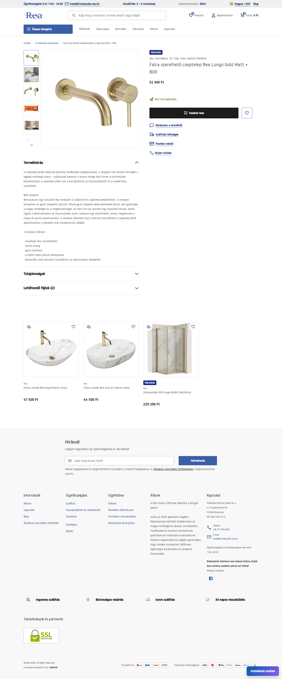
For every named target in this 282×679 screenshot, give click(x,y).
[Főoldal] (34, 15)
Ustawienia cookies (263, 671)
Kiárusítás (138, 29)
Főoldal (27, 43)
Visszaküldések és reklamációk (83, 510)
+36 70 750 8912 (221, 529)
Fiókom (112, 503)
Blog (255, 4)
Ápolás (69, 531)
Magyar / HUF (242, 4)
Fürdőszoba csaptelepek (47, 43)
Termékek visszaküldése (122, 516)
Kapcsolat (169, 29)
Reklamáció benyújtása (121, 523)
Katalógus (71, 524)
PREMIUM (84, 29)
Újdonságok (102, 29)
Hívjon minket (163, 153)
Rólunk (154, 29)
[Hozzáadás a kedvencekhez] (73, 327)
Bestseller (120, 29)
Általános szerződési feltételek (41, 523)
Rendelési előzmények (121, 510)
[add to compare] (29, 327)
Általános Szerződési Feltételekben (174, 469)
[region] (31, 99)
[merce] (53, 667)
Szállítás (70, 503)
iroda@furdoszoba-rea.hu (85, 4)
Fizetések (71, 516)
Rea (25, 383)
